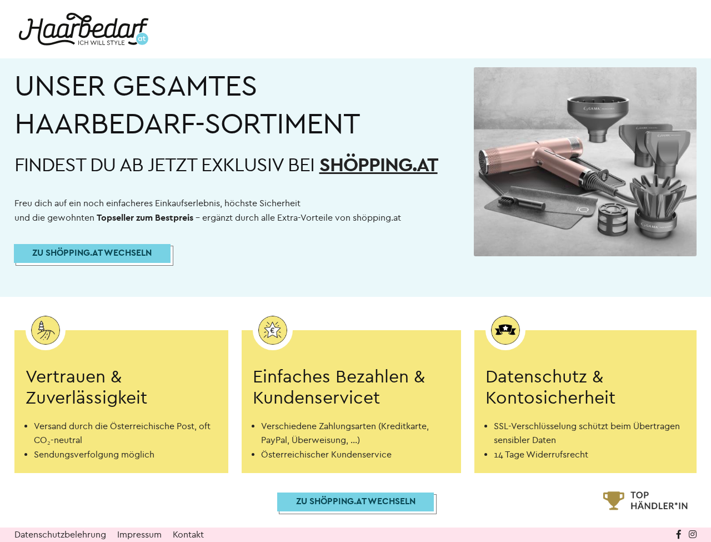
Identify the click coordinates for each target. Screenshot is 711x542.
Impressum (139, 534)
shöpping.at (378, 164)
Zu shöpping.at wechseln (92, 252)
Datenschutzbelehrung (60, 534)
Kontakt (188, 534)
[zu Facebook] (680, 534)
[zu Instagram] (693, 534)
